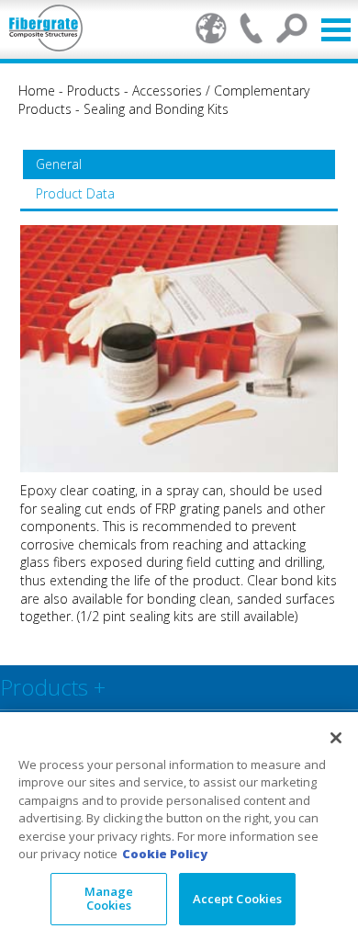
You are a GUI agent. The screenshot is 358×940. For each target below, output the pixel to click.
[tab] (179, 164)
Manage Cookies (109, 898)
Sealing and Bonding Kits (156, 109)
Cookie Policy (164, 853)
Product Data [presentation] (75, 193)
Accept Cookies (238, 898)
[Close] (336, 738)
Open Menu (336, 30)
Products (93, 90)
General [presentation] (59, 164)
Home (36, 90)
